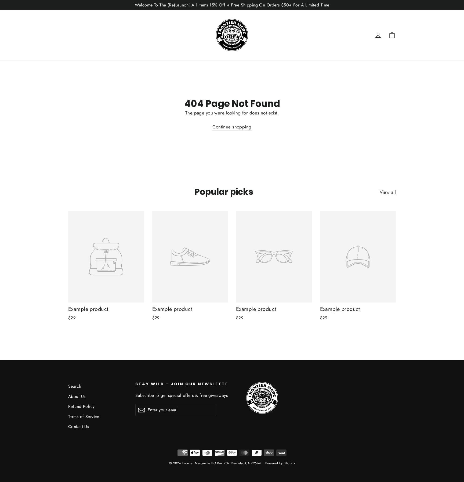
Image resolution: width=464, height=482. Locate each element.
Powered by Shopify (280, 463)
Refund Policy (81, 406)
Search (74, 386)
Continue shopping (231, 127)
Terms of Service (83, 416)
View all (388, 192)
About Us (76, 396)
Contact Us (78, 426)
